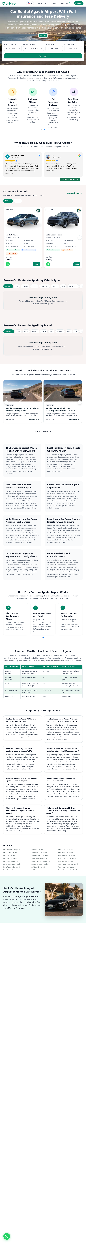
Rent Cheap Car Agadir (11, 852)
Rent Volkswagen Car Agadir (68, 870)
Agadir (17, 201)
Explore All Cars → (74, 193)
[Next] (80, 237)
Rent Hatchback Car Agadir (40, 855)
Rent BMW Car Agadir (65, 849)
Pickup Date (50, 44)
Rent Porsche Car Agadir (39, 864)
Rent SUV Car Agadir (38, 870)
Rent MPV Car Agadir (10, 861)
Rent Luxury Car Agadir (39, 858)
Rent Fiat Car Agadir (10, 855)
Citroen (34, 331)
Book (36, 264)
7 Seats (25, 286)
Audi (18, 331)
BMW (26, 331)
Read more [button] (50, 174)
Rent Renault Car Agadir (11, 867)
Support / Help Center (60, 3)
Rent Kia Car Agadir (10, 858)
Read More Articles (41, 431)
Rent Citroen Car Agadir (39, 852)
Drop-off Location (29, 44)
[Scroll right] (81, 286)
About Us (78, 3)
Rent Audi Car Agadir (38, 849)
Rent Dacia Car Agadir (65, 852)
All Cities (8, 201)
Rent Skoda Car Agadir (11, 870)
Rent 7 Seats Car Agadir (11, 849)
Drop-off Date (69, 44)
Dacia (44, 331)
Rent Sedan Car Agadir (66, 867)
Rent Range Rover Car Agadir (68, 864)
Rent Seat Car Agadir (38, 867)
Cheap (34, 286)
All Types (8, 286)
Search (44, 56)
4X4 (17, 286)
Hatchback (44, 286)
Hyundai (60, 331)
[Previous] (6, 237)
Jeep (68, 331)
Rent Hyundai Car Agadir (66, 855)
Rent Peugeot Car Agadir (12, 864)
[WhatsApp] (8, 264)
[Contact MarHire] (6, 1236)
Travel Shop (42, 3)
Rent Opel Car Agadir (65, 861)
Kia (76, 331)
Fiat (51, 331)
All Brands (8, 331)
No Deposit (73, 286)
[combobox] (13, 48)
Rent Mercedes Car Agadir (67, 858)
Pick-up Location (10, 44)
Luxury (55, 286)
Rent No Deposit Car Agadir (40, 861)
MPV (63, 286)
